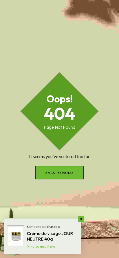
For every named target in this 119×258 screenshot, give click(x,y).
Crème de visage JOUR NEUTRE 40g (50, 236)
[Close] (81, 219)
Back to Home (59, 173)
